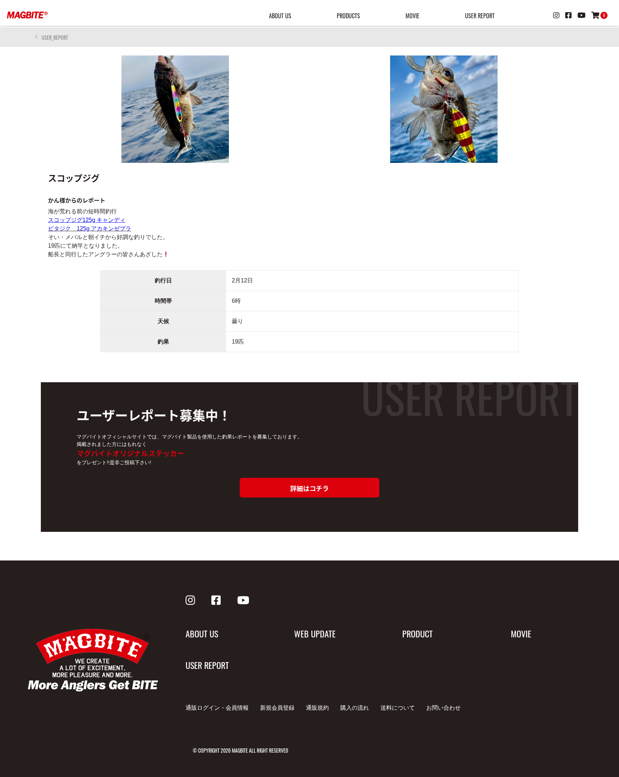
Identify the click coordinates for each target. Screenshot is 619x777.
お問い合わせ (443, 708)
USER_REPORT (55, 37)
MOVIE (412, 15)
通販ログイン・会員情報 (217, 708)
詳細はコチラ (309, 488)
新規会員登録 (277, 708)
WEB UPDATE (315, 633)
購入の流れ (354, 708)
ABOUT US (280, 15)
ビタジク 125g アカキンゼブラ (89, 228)
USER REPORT (480, 15)
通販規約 (317, 708)
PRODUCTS (348, 15)
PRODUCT (417, 633)
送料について (397, 708)
